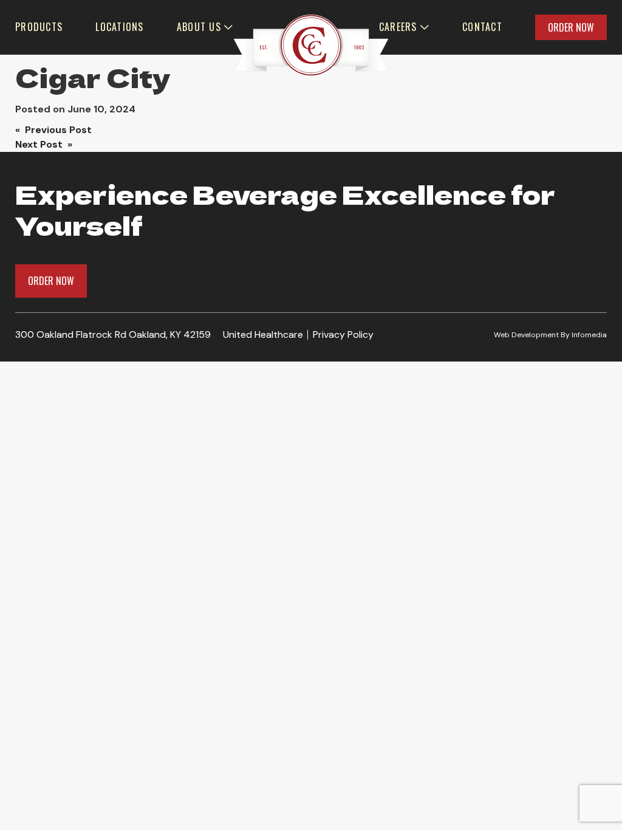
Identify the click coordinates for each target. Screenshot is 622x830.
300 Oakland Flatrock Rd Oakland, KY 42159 (113, 334)
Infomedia (589, 335)
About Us (199, 26)
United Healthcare (263, 334)
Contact (482, 26)
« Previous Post (53, 129)
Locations (119, 26)
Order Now (571, 27)
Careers (398, 26)
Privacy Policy (343, 334)
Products (39, 26)
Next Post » (43, 144)
